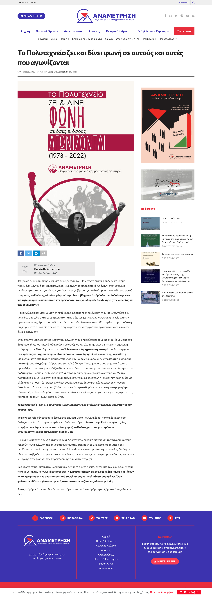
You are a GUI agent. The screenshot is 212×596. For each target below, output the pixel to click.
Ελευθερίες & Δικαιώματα (87, 38)
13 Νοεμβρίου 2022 (26, 71)
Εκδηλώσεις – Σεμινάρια (153, 31)
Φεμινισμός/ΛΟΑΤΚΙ (127, 38)
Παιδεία (64, 38)
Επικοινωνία (106, 563)
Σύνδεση (185, 2)
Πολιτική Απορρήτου (106, 559)
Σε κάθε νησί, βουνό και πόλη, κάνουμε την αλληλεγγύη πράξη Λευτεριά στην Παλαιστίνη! (177, 238)
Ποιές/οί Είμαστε (47, 31)
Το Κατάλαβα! (189, 592)
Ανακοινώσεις (73, 31)
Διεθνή (109, 38)
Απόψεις (94, 31)
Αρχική (25, 31)
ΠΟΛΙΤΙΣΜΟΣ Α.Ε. (171, 218)
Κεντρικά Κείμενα (117, 31)
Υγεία (54, 38)
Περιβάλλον (149, 38)
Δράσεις (106, 550)
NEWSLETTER (32, 15)
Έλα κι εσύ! (184, 31)
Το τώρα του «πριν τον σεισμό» (177, 254)
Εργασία (43, 38)
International (28, 3)
